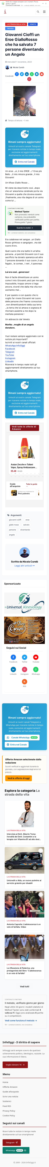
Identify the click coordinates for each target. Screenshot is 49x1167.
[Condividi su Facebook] (17, 74)
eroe (27, 520)
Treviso (10, 28)
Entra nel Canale (26, 161)
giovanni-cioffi (15, 520)
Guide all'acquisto (11, 1091)
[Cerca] (38, 11)
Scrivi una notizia (10, 1096)
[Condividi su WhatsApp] (32, 74)
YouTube (9, 355)
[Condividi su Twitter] (22, 74)
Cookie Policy (9, 1115)
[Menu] (44, 11)
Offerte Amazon (10, 1087)
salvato (26, 525)
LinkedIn (9, 361)
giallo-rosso (14, 525)
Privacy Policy (9, 1110)
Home (5, 1082)
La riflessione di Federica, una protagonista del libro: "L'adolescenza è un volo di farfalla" (24, 970)
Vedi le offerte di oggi (19, 778)
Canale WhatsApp (24, 737)
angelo (12, 535)
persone (12, 530)
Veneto (33, 24)
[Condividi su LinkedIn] (27, 74)
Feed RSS (7, 1106)
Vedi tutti (24, 986)
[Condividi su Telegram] (37, 74)
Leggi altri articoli (23, 565)
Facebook (10, 348)
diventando (25, 530)
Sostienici (7, 1101)
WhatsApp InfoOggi (15, 345)
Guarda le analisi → (25, 228)
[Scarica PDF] (29, 79)
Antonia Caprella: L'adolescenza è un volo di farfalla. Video (24, 925)
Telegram (9, 352)
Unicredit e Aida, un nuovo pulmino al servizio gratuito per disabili (24, 881)
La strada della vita (16, 24)
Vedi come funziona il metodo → (21, 1020)
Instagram (10, 358)
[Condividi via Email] (42, 74)
